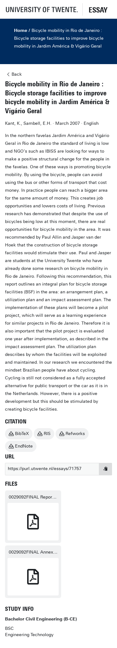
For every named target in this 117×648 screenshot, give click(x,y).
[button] (41, 9)
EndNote (24, 446)
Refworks (75, 433)
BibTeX (22, 433)
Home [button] (20, 30)
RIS (47, 433)
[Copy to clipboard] (105, 469)
